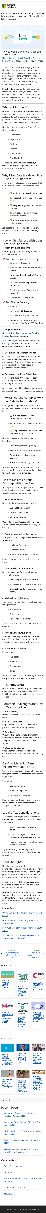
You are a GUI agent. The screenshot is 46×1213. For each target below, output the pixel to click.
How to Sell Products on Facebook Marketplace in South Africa (38, 1016)
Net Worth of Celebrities (14, 1187)
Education (8, 1172)
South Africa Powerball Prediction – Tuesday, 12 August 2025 (7, 1059)
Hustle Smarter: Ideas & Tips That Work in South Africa (22, 1180)
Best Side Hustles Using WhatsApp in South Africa (22, 1021)
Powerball (8, 1193)
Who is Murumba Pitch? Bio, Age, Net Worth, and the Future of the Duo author (38, 1082)
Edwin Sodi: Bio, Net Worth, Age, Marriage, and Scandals (38, 1058)
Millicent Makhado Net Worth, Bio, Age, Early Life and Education (23, 1086)
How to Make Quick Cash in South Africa (7, 984)
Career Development (13, 1166)
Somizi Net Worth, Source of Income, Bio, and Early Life (23, 1058)
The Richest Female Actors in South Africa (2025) (7, 1083)
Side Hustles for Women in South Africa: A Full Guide (38, 986)
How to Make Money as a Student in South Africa (23, 991)
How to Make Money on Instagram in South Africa (7, 1017)
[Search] (3, 1100)
